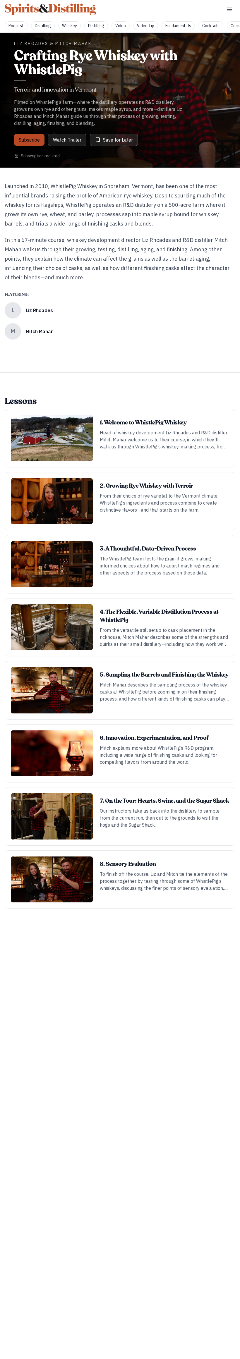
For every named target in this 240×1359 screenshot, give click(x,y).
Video (120, 25)
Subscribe (29, 140)
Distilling (43, 25)
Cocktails (211, 25)
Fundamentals (178, 25)
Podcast (16, 25)
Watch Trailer (67, 140)
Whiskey (69, 25)
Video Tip (145, 25)
